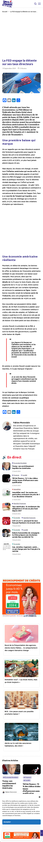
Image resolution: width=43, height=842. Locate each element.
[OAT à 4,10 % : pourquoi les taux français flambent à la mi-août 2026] (6, 521)
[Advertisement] (21, 35)
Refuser (7, 828)
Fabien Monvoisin (21, 422)
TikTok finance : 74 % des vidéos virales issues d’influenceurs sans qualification (25, 480)
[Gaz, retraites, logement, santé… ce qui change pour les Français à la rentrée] (6, 547)
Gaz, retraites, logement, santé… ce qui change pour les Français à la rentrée (26, 549)
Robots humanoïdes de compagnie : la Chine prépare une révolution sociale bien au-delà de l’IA (26, 535)
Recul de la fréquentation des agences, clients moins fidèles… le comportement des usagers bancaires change (21, 647)
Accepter (7, 822)
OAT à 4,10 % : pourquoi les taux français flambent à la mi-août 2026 (26, 522)
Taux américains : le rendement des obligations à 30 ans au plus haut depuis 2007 (26, 508)
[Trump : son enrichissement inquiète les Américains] (6, 466)
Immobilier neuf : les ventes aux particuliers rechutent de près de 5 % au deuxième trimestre (26, 494)
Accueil (4, 12)
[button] (39, 797)
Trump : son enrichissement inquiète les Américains (23, 467)
